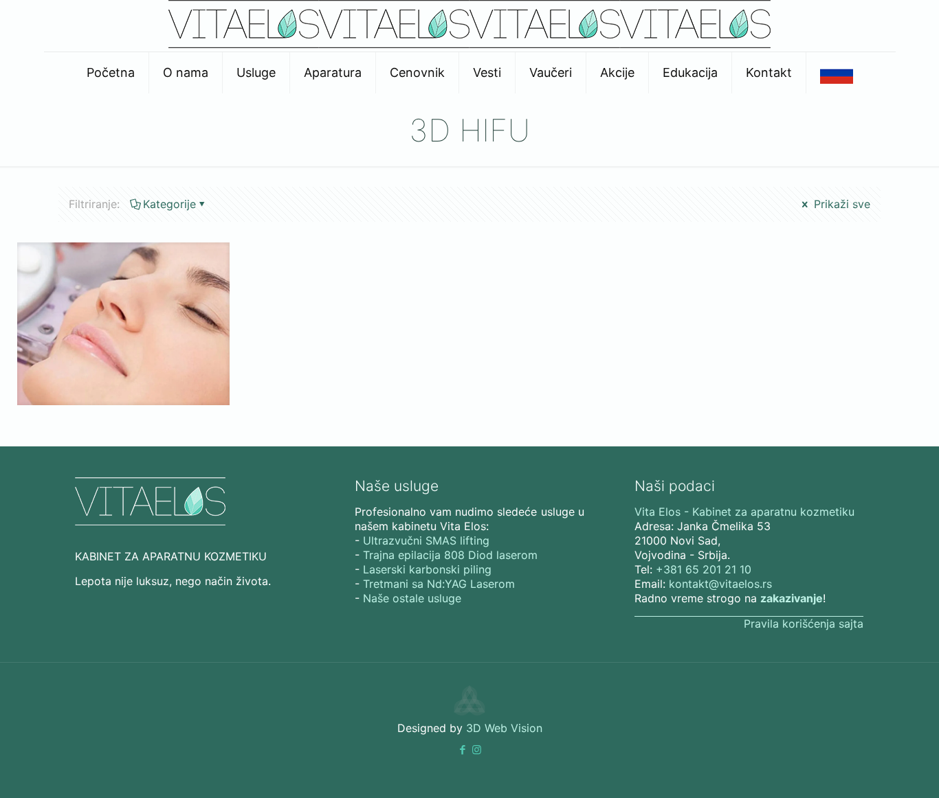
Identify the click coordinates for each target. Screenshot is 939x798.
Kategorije (169, 204)
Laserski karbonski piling (427, 569)
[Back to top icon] (873, 769)
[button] (462, 749)
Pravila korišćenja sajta (803, 623)
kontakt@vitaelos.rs (720, 584)
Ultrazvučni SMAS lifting (426, 540)
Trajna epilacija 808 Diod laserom (450, 555)
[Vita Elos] (469, 44)
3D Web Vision (504, 728)
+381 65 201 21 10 (703, 569)
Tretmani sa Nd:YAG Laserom (439, 584)
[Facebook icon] (462, 749)
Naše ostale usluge (412, 598)
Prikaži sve (840, 204)
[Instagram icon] (477, 749)
